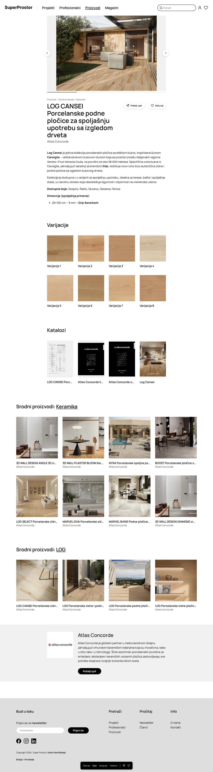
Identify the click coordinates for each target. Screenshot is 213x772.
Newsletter (146, 722)
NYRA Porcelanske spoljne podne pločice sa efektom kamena (150, 463)
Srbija (19, 759)
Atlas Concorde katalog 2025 (97, 382)
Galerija (86, 765)
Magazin (111, 7)
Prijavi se (78, 730)
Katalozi (113, 765)
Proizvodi (92, 7)
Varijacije (103, 765)
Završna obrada (66, 99)
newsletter (39, 723)
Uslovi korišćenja (56, 752)
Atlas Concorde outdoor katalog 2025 (134, 382)
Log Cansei (147, 382)
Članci (144, 727)
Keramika (80, 99)
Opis (94, 765)
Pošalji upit (89, 671)
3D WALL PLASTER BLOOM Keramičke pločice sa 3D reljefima (102, 463)
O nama (175, 722)
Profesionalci (70, 7)
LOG (61, 549)
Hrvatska (29, 759)
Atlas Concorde (58, 141)
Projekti (48, 7)
